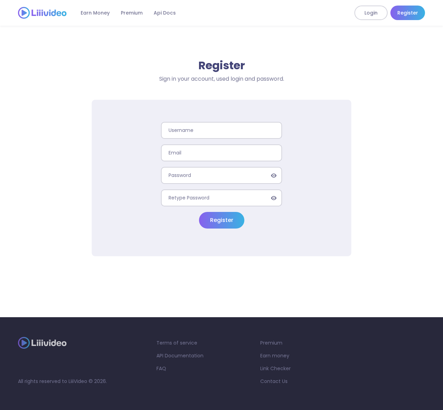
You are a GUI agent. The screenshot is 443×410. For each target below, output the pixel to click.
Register (407, 12)
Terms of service (176, 342)
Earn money (274, 355)
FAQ (161, 368)
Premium (132, 12)
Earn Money (95, 12)
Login (371, 12)
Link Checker (275, 368)
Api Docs (165, 12)
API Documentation (180, 355)
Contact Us (274, 381)
